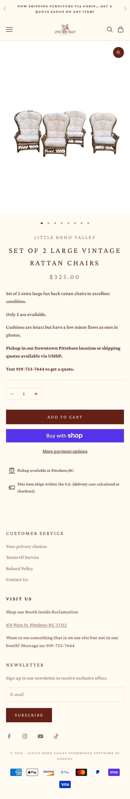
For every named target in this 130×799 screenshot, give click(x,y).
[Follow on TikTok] (56, 736)
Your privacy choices (26, 546)
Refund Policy (19, 568)
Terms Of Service (22, 557)
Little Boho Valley (65, 237)
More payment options (65, 451)
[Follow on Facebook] (9, 736)
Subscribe (29, 715)
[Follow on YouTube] (40, 736)
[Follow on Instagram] (25, 736)
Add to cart (65, 417)
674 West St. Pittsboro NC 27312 (36, 624)
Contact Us (17, 579)
